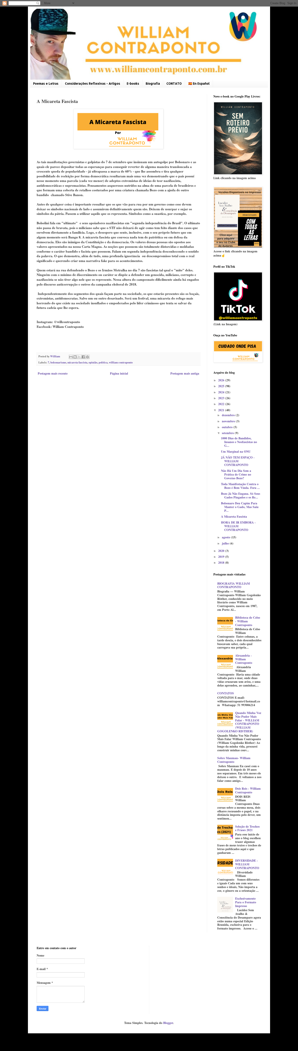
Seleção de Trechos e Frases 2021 (247, 828)
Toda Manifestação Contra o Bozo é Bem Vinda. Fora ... (240, 486)
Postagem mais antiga (184, 373)
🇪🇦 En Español (199, 83)
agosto (226, 537)
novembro (229, 421)
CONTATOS (225, 693)
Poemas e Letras (45, 83)
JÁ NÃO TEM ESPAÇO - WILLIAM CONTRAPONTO (238, 461)
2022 (221, 404)
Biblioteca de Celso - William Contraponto (247, 621)
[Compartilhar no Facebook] (83, 357)
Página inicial (119, 373)
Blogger (168, 1022)
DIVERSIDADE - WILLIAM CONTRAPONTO (247, 864)
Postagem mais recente (53, 373)
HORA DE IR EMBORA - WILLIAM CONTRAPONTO (238, 526)
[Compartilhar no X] (79, 357)
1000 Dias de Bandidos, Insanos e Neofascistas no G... (239, 442)
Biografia (153, 83)
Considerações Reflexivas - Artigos (92, 83)
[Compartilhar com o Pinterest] (87, 357)
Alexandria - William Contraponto (243, 659)
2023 (221, 398)
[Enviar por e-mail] (71, 357)
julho (226, 543)
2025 (221, 386)
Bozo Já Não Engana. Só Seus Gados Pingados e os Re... (240, 495)
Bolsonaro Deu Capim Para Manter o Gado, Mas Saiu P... (240, 507)
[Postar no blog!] (75, 357)
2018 (221, 562)
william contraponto (121, 362)
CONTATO (174, 83)
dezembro (229, 415)
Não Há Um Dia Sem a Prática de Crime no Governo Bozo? (236, 474)
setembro (228, 433)
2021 (221, 410)
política (103, 362)
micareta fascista (77, 362)
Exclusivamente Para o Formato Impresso (245, 902)
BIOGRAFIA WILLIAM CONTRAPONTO (233, 585)
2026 (221, 380)
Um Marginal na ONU (236, 451)
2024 (221, 392)
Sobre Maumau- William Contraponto (233, 760)
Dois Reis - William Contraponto (248, 790)
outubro (227, 427)
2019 (221, 556)
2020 (221, 550)
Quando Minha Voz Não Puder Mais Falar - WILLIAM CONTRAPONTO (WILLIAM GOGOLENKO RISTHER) (239, 721)
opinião (93, 362)
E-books (133, 83)
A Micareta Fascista (234, 516)
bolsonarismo (58, 362)
